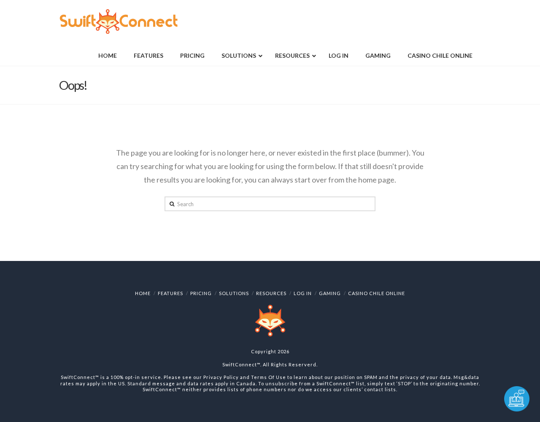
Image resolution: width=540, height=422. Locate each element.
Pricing (201, 293)
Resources (271, 293)
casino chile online (376, 293)
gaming (330, 293)
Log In (303, 293)
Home (143, 293)
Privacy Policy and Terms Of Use (244, 377)
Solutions (234, 293)
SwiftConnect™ (241, 364)
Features (170, 293)
